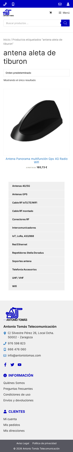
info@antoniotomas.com (24, 355)
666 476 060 (17, 349)
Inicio (6, 39)
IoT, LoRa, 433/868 (23, 236)
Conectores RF (20, 219)
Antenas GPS (19, 194)
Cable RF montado (22, 210)
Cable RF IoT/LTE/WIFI (24, 202)
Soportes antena (21, 261)
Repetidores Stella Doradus (28, 252)
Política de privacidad (44, 443)
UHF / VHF (18, 277)
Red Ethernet (19, 244)
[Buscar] (65, 23)
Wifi (14, 286)
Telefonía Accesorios (24, 269)
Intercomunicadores (24, 227)
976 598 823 (16, 343)
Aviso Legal (22, 443)
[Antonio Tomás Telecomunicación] (8, 13)
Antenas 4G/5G (21, 185)
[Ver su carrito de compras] (50, 13)
